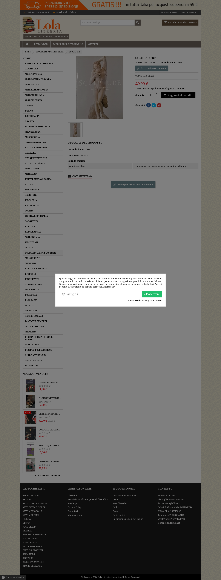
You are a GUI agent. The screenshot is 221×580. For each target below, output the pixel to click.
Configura (69, 294)
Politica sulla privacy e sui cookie (145, 300)
